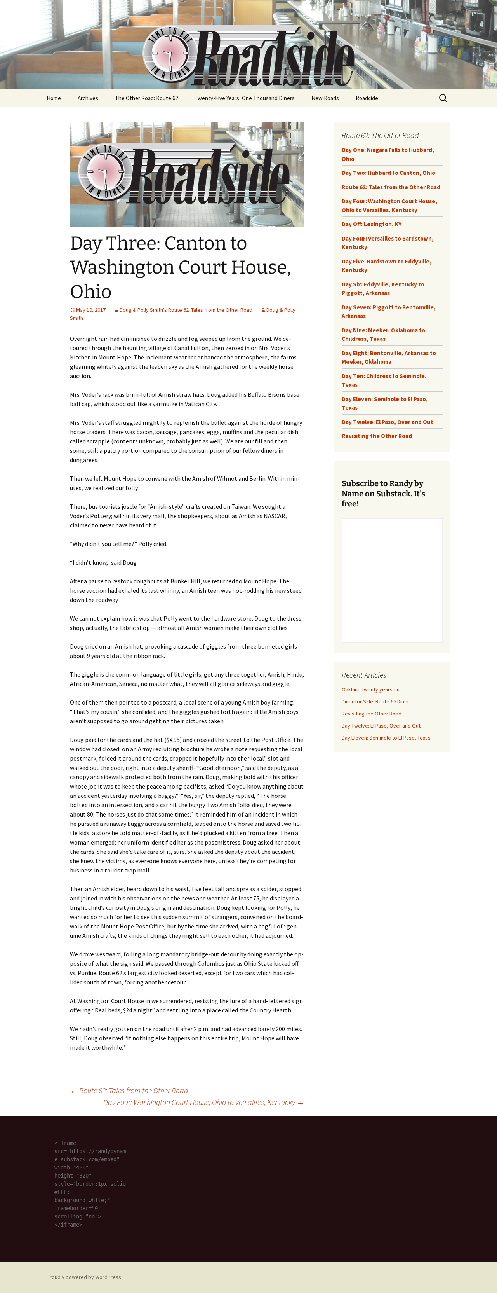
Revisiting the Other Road (377, 436)
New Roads (325, 98)
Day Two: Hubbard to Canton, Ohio (388, 172)
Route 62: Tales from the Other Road (129, 1090)
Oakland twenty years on (371, 689)
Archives (88, 98)
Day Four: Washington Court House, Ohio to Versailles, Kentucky (203, 1102)
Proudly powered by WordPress (84, 1277)
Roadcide (367, 98)
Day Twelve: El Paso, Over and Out (387, 422)
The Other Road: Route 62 (146, 98)
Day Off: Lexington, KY (371, 224)
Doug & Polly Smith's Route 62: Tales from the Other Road (186, 309)
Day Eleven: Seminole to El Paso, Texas (386, 737)
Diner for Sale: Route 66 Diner (375, 701)
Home (54, 98)
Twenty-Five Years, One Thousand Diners (245, 98)
